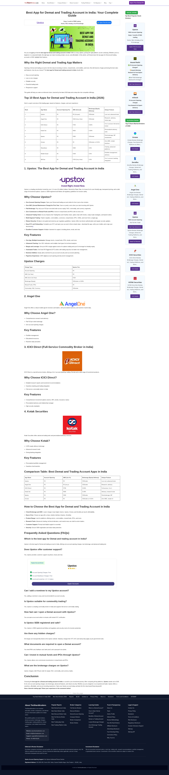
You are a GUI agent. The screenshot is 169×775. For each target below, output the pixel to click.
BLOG (77, 696)
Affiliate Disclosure (112, 726)
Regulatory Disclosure (134, 723)
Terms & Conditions (133, 717)
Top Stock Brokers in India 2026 (42, 696)
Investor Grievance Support (135, 726)
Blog (105, 3)
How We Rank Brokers (113, 723)
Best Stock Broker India (58, 711)
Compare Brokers (75, 717)
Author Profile (111, 714)
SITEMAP (133, 696)
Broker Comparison (75, 720)
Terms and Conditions (122, 696)
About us (103, 696)
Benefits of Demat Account (96, 716)
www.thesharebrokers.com (38, 731)
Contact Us (131, 708)
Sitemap (130, 729)
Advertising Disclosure (113, 729)
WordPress (16, 773)
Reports (71, 696)
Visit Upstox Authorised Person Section (54, 759)
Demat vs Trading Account (96, 719)
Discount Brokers (75, 711)
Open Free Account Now (135, 48)
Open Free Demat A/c (137, 3)
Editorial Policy (111, 717)
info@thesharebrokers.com (37, 733)
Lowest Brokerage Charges (96, 722)
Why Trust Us (111, 737)
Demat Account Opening (77, 714)
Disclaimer (111, 696)
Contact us (85, 696)
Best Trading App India (57, 722)
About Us (109, 708)
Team (108, 711)
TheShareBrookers (82, 767)
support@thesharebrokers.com (39, 736)
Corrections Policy (112, 734)
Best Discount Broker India (58, 714)
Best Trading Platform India (59, 725)
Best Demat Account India (58, 708)
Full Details (135, 149)
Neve (2, 773)
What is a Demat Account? (96, 708)
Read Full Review (135, 241)
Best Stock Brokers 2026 (60, 696)
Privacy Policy (94, 696)
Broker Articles (74, 723)
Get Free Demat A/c (135, 84)
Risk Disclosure (132, 720)
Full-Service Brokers (75, 708)
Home (43, 3)
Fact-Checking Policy (113, 732)
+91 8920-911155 (35, 738)
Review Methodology (113, 720)
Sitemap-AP (131, 732)
